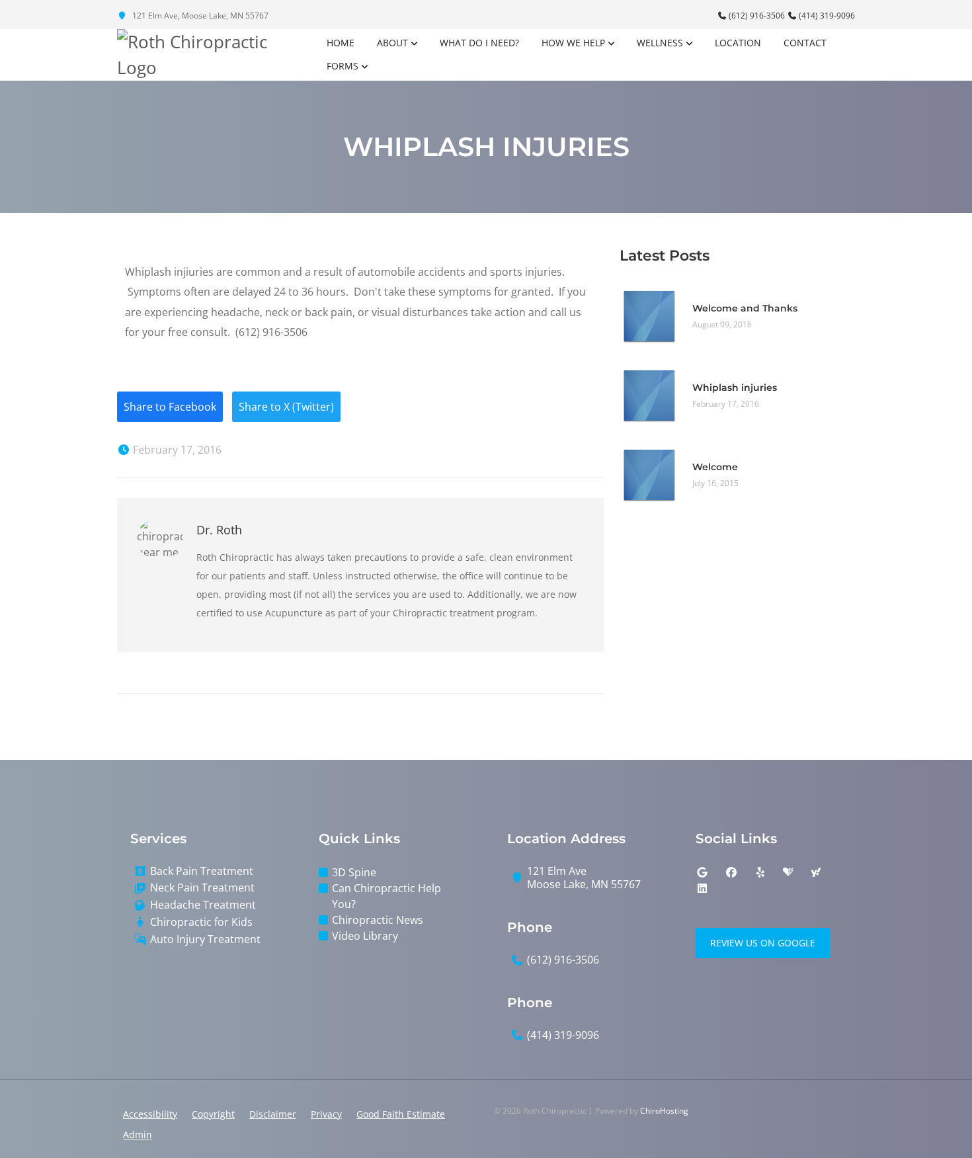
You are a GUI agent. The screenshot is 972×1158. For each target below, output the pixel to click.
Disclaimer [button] (272, 1114)
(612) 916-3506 (757, 15)
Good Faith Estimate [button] (400, 1114)
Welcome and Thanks (744, 308)
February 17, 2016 (176, 449)
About (392, 42)
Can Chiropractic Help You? (386, 896)
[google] (702, 872)
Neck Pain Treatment (202, 888)
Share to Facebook (170, 406)
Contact (805, 42)
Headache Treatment (203, 905)
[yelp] (760, 872)
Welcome (715, 467)
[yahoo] (816, 872)
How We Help (573, 42)
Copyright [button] (213, 1114)
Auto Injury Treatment (205, 939)
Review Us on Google (762, 942)
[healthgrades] (788, 872)
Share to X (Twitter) (286, 406)
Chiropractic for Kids (201, 922)
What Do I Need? (479, 42)
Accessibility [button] (150, 1114)
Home (340, 42)
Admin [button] (137, 1134)
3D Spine (354, 872)
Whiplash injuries (734, 387)
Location (738, 42)
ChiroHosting (664, 1110)
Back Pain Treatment (201, 871)
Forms (342, 66)
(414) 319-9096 (826, 15)
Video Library (365, 936)
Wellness (660, 42)
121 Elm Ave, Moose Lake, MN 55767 (199, 15)
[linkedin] (702, 888)
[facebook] (731, 872)
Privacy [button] (326, 1114)
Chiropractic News (377, 920)
